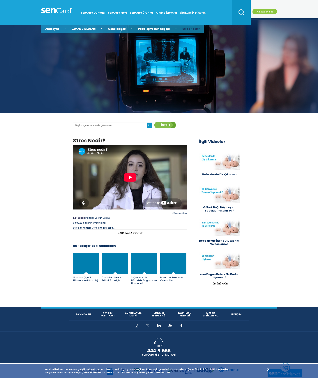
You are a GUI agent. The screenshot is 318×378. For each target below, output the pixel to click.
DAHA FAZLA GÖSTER (130, 233)
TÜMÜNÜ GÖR (219, 283)
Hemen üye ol (265, 11)
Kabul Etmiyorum (159, 372)
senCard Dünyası (93, 13)
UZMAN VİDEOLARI (83, 29)
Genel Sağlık (117, 29)
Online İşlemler (166, 13)
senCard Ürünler (141, 13)
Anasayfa (52, 29)
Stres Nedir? (191, 29)
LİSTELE (165, 125)
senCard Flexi (117, 13)
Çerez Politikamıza (93, 372)
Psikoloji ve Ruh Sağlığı (154, 29)
